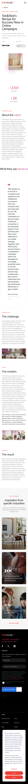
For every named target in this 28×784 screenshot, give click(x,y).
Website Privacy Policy (16, 679)
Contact (16, 727)
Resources (17, 722)
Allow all (14, 773)
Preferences (14, 769)
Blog (3, 727)
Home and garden (19, 46)
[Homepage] (8, 2)
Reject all (14, 777)
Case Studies (5, 722)
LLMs (15, 718)
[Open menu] (25, 2)
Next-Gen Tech (6, 718)
